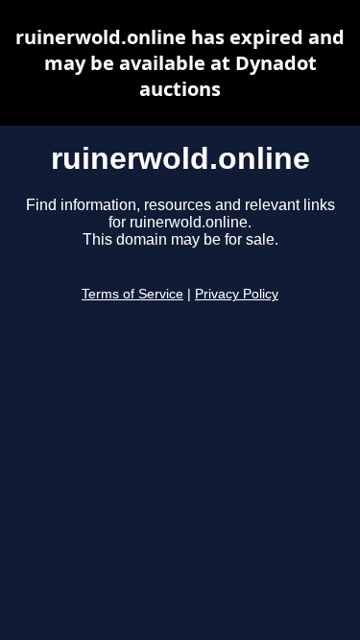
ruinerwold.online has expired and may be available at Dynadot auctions (180, 63)
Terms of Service (132, 294)
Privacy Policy (236, 294)
